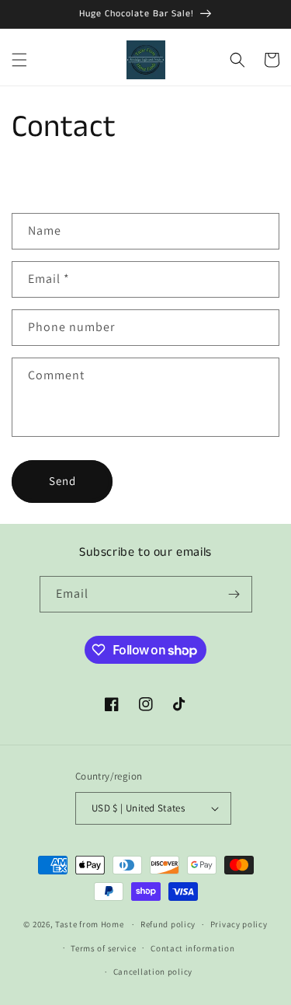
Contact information (192, 948)
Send (62, 480)
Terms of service (103, 948)
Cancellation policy (152, 971)
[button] (19, 60)
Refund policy (168, 924)
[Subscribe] (234, 594)
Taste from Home (89, 924)
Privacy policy (239, 924)
